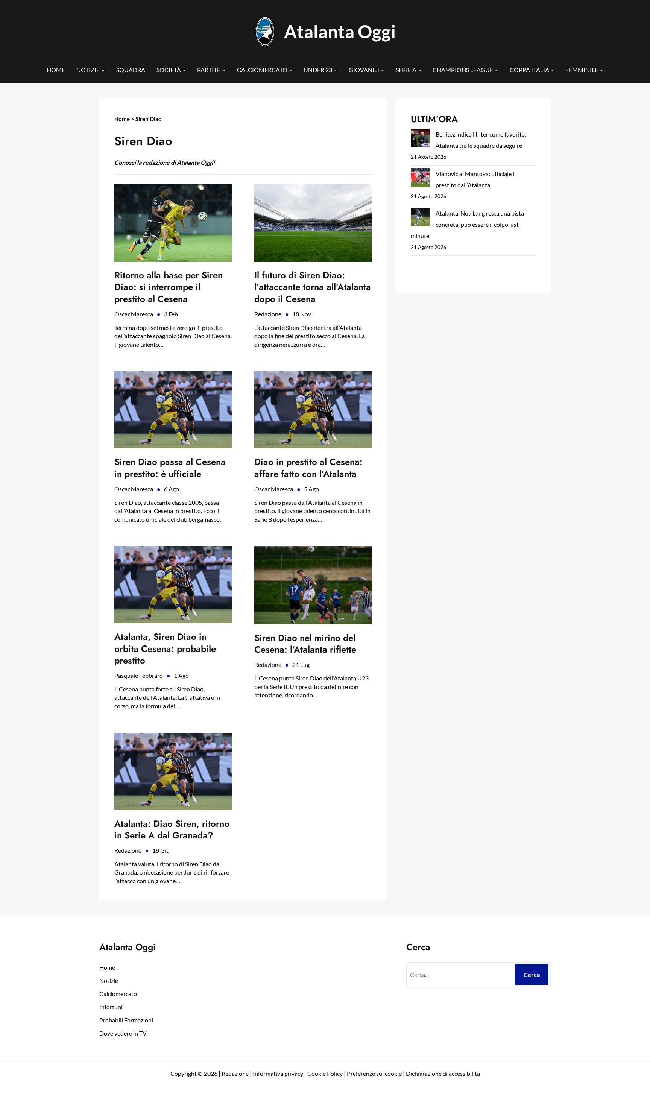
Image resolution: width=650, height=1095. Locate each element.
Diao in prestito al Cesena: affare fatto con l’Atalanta (308, 467)
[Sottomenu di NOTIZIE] (103, 70)
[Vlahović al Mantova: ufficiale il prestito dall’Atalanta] (420, 179)
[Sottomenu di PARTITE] (224, 70)
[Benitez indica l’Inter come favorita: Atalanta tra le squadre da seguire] (420, 140)
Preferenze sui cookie (374, 1073)
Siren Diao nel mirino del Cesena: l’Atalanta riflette (305, 643)
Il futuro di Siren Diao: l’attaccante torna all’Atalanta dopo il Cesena (312, 287)
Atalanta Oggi (340, 31)
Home (122, 118)
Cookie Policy (325, 1073)
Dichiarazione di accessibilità (443, 1073)
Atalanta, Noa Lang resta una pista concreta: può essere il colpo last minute (467, 224)
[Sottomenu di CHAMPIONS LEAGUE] (496, 70)
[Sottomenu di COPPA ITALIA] (552, 70)
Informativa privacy (277, 1073)
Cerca (532, 974)
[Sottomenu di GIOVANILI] (382, 70)
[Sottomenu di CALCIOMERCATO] (291, 70)
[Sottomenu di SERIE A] (420, 70)
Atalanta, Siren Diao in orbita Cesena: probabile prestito (165, 648)
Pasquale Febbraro (138, 675)
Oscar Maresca (133, 313)
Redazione (267, 313)
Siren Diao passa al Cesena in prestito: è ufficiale (170, 467)
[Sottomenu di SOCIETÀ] (184, 70)
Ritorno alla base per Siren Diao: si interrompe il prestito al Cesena (168, 287)
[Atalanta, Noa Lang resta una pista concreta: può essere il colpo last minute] (420, 219)
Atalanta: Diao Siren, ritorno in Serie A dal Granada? (171, 829)
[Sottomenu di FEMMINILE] (601, 70)
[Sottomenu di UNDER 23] (335, 70)
